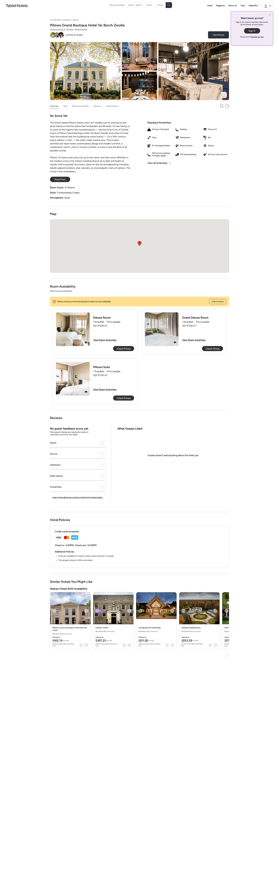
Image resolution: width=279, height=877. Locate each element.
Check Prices (218, 301)
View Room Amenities (104, 340)
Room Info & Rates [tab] (80, 106)
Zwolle (76, 20)
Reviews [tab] (97, 106)
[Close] (269, 15)
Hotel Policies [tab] (112, 106)
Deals (209, 5)
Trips (242, 5)
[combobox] (118, 5)
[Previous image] (54, 611)
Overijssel (67, 20)
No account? (252, 37)
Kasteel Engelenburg (190, 628)
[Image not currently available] (73, 329)
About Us (232, 5)
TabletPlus (253, 5)
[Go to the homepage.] (17, 5)
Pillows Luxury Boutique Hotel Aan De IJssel (69, 629)
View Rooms (218, 35)
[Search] (169, 5)
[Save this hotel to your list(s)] (221, 106)
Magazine (220, 5)
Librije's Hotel (101, 628)
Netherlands (55, 20)
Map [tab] (65, 106)
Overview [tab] (54, 106)
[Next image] (86, 611)
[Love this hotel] (227, 106)
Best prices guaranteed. (61, 291)
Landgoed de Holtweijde (149, 628)
